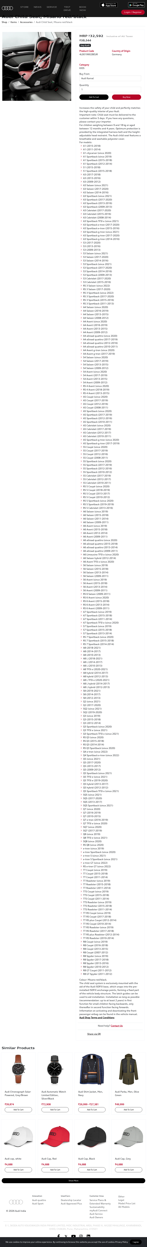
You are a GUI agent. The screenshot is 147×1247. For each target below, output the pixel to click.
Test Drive (67, 8)
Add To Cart (94, 97)
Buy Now (126, 97)
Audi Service (96, 1213)
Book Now (82, 8)
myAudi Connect (98, 1210)
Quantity (84, 85)
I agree (136, 1242)
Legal (121, 1200)
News (37, 7)
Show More (73, 1180)
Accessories (26, 22)
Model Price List (126, 1203)
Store (24, 7)
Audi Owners (96, 1217)
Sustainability (97, 1207)
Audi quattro (39, 1200)
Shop (4, 22)
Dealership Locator (71, 1200)
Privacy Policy (121, 1242)
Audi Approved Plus (71, 1203)
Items (13, 22)
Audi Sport (37, 1203)
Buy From (84, 73)
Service (52, 7)
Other (121, 1196)
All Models (124, 1206)
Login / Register (133, 12)
